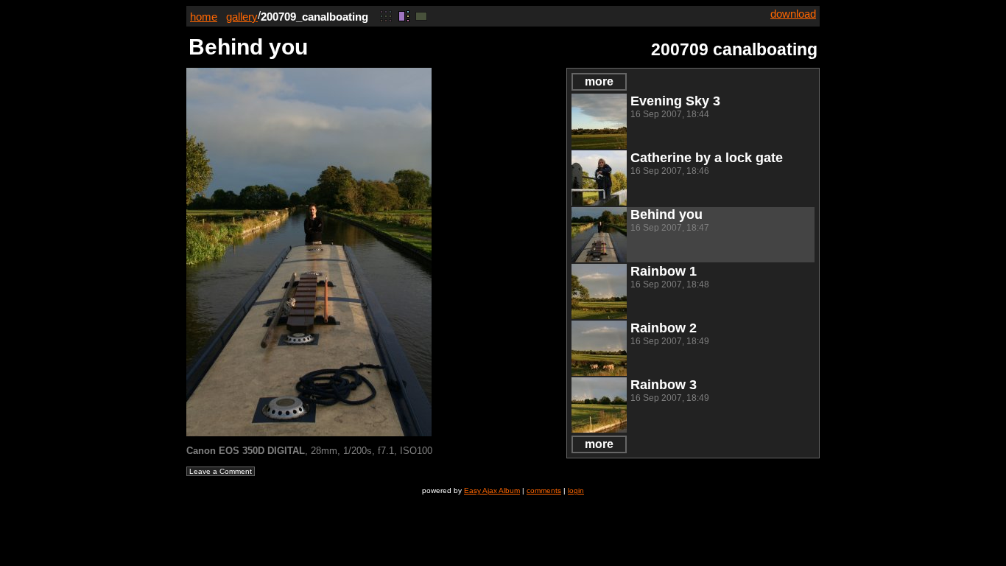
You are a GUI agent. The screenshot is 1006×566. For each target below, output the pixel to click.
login (576, 490)
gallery (242, 16)
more (599, 81)
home (203, 16)
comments (544, 490)
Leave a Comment (220, 471)
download (793, 13)
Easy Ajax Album (492, 490)
